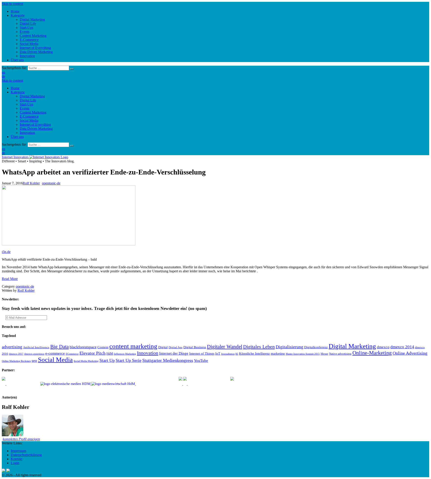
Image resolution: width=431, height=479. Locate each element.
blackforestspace (83, 347)
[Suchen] (72, 69)
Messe (324, 353)
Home (15, 88)
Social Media (29, 120)
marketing (278, 353)
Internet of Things (201, 353)
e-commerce (55, 353)
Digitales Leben (259, 346)
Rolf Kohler (31, 183)
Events (24, 108)
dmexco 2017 (16, 354)
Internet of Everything (35, 124)
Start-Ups (26, 104)
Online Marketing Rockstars (16, 361)
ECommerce (72, 354)
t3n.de (6, 252)
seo (34, 360)
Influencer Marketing (125, 354)
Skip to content (12, 4)
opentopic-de (51, 183)
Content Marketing (33, 112)
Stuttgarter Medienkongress (167, 360)
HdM (109, 353)
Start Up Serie (128, 360)
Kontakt (16, 459)
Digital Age (176, 347)
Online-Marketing (372, 353)
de (3, 76)
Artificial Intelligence (36, 347)
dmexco (383, 347)
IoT (217, 353)
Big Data (59, 346)
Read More (10, 279)
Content (102, 347)
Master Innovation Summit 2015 (303, 354)
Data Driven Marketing (36, 128)
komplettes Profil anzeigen (21, 439)
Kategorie (18, 92)
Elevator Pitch (92, 353)
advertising (12, 346)
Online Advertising (410, 353)
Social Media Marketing (86, 361)
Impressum (18, 451)
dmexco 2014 (402, 347)
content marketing (133, 346)
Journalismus (228, 354)
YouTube (201, 360)
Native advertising (340, 353)
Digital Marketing (32, 96)
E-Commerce (29, 116)
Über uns (17, 137)
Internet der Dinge (173, 353)
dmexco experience (34, 354)
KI (236, 354)
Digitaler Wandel (224, 346)
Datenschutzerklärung (26, 455)
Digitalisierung (289, 346)
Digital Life (28, 100)
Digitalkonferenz (316, 347)
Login (15, 463)
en (3, 72)
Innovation (27, 132)
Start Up (107, 360)
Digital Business (194, 347)
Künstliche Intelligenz (254, 353)
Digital (163, 347)
